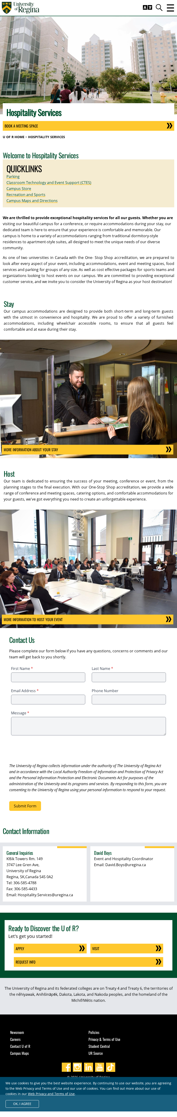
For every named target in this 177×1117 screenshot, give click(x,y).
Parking (13, 176)
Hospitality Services (46, 137)
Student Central (99, 1046)
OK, (22, 1103)
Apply (20, 948)
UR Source (95, 1053)
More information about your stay (31, 449)
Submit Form (25, 806)
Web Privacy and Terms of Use (51, 1094)
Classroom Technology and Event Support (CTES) (48, 182)
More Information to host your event (33, 619)
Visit (95, 948)
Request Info (25, 962)
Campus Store (18, 188)
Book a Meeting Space (21, 126)
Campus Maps (19, 1053)
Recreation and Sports (25, 194)
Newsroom (17, 1032)
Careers (15, 1039)
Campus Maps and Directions (32, 200)
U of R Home (13, 137)
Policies (93, 1032)
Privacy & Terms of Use (104, 1039)
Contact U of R (20, 1046)
